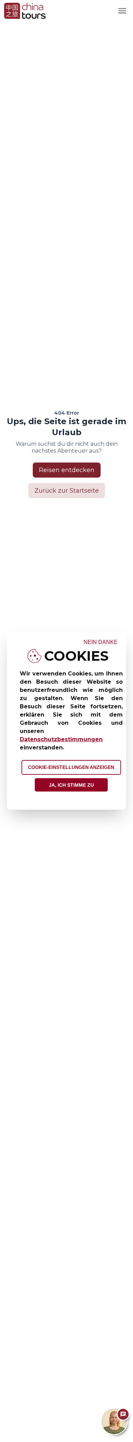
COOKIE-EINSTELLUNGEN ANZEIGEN (71, 767)
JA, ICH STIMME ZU (71, 785)
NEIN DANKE (101, 642)
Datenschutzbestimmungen (61, 739)
